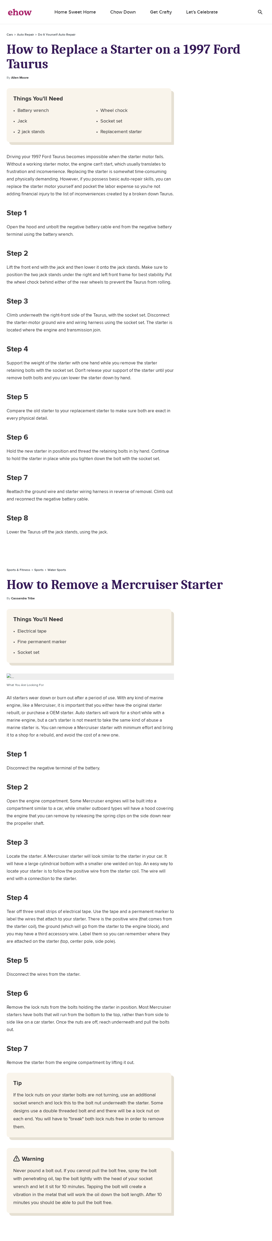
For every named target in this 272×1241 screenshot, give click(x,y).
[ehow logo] (20, 12)
